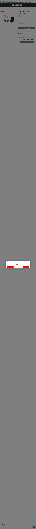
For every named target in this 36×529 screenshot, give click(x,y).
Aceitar (26, 266)
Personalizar (18, 266)
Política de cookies (19, 264)
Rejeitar (10, 266)
